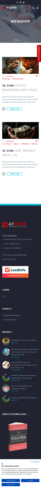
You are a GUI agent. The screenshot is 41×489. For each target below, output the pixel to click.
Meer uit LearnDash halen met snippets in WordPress (22, 387)
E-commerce (6, 144)
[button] (33, 8)
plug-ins (16, 144)
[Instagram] (20, 2)
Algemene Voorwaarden (12, 315)
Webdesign (6, 79)
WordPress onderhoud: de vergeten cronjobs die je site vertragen (23, 376)
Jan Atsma (10, 76)
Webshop (34, 144)
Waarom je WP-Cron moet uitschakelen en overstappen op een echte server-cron (24, 365)
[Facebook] (17, 2)
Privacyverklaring (10, 320)
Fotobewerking (17, 79)
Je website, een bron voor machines (24, 340)
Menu (37, 8)
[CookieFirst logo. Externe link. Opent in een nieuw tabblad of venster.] (2, 464)
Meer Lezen (15, 109)
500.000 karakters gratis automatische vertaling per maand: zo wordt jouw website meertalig (25, 352)
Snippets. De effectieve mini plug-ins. (24, 398)
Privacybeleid (35, 462)
